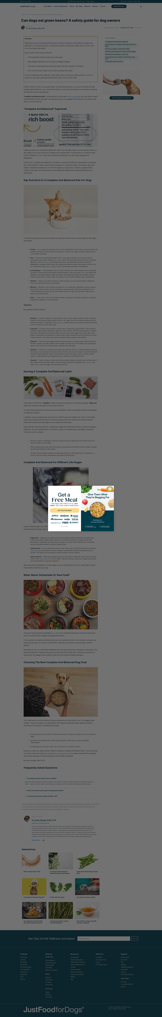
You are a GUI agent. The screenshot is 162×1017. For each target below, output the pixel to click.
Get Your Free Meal (64, 510)
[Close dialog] (110, 488)
